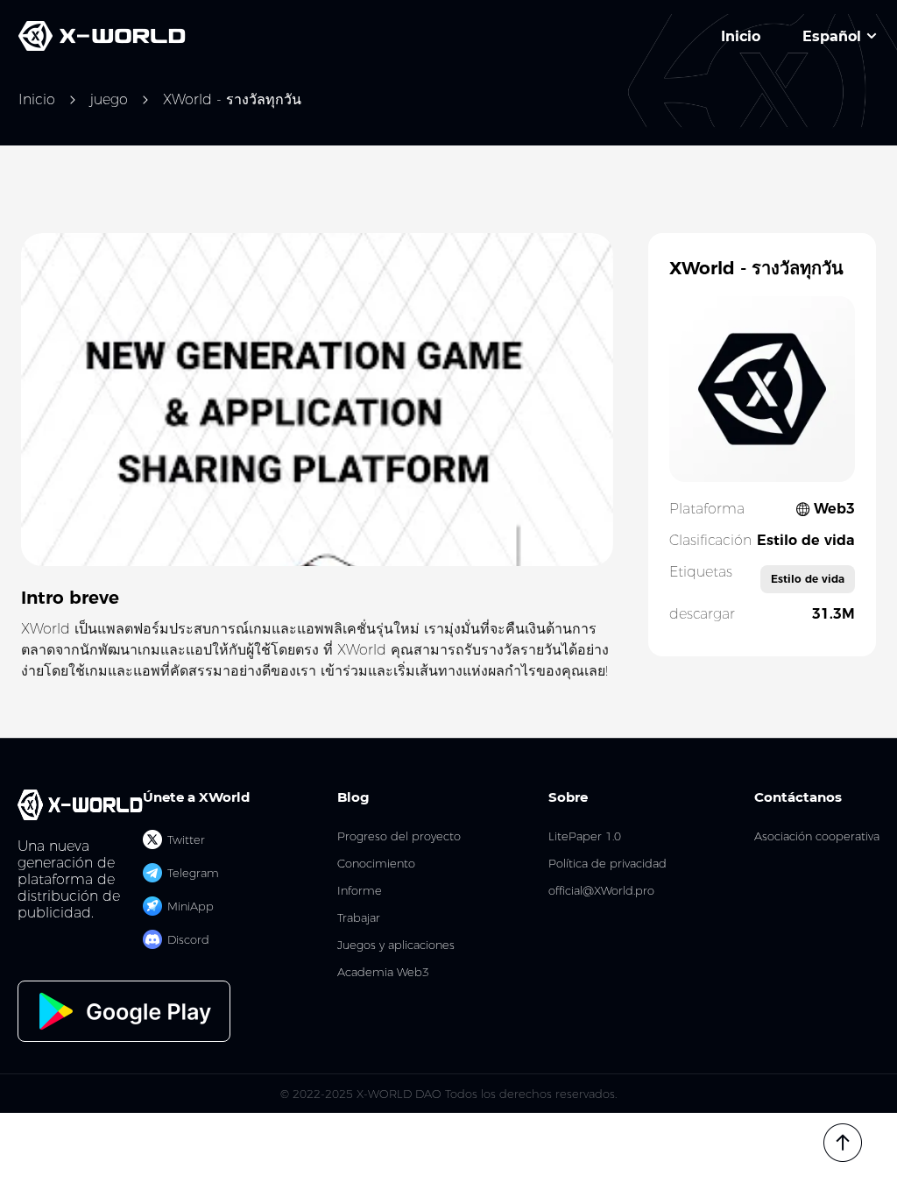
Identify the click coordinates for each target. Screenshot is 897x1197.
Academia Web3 (383, 972)
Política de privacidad (607, 863)
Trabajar (358, 917)
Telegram (193, 873)
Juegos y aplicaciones (396, 945)
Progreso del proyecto (399, 836)
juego (109, 99)
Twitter (186, 839)
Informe (359, 890)
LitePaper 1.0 (584, 836)
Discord (188, 939)
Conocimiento (376, 863)
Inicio (36, 99)
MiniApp (190, 906)
